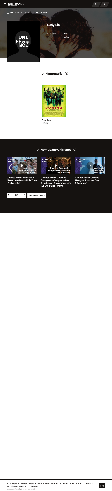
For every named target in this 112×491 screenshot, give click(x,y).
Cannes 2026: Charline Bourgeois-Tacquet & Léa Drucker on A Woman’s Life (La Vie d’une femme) (56, 181)
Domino (46, 120)
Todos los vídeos (37, 195)
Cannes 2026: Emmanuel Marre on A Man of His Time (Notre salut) (22, 180)
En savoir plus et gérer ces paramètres (22, 489)
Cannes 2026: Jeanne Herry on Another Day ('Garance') (87, 180)
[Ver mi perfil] (105, 4)
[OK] (102, 486)
